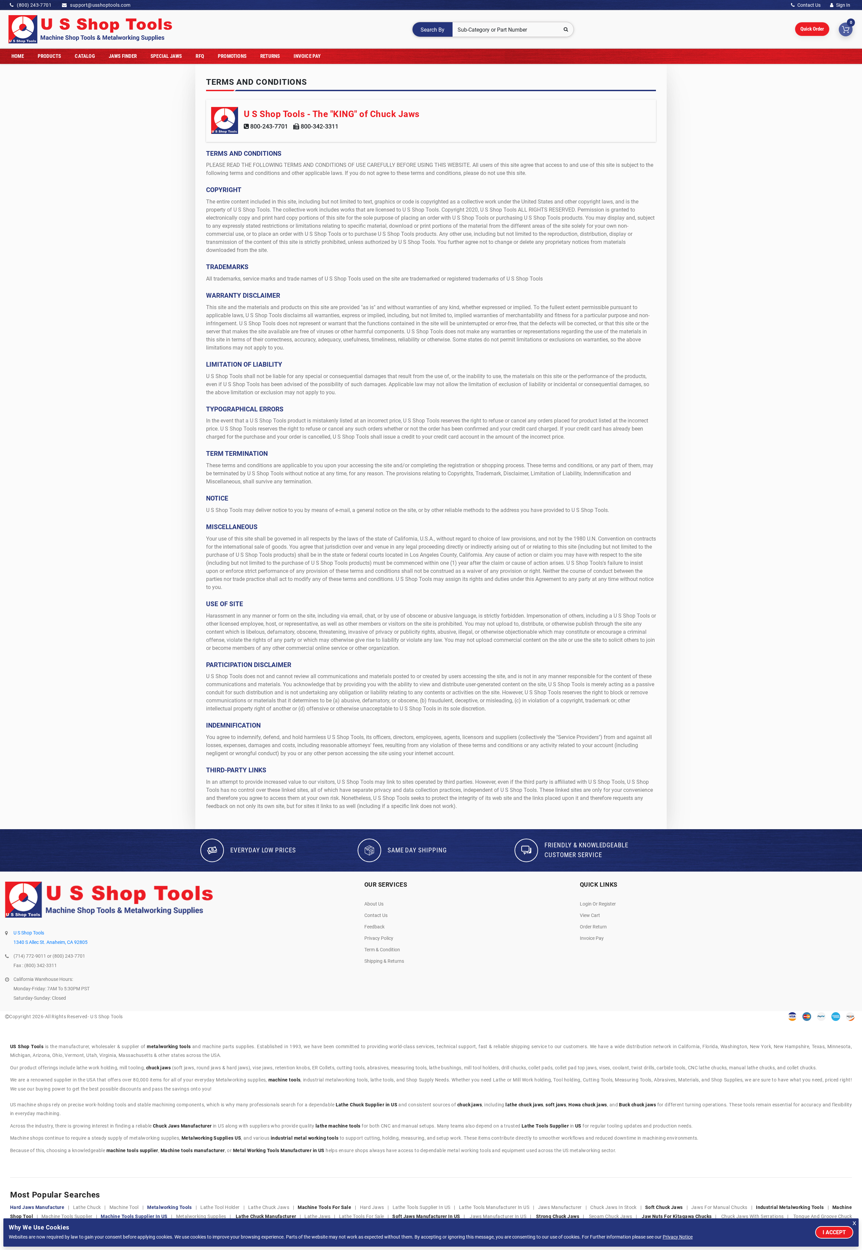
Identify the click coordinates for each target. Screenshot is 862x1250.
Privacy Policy (378, 938)
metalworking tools (169, 1207)
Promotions (232, 56)
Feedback (374, 926)
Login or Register (598, 904)
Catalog (85, 56)
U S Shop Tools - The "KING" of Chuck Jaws (332, 114)
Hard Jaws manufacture (37, 1207)
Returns (270, 56)
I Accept (834, 1232)
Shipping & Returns (384, 961)
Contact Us (808, 5)
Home (17, 56)
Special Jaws (166, 56)
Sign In (842, 5)
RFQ (200, 56)
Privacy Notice (678, 1237)
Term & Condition (382, 949)
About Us (374, 904)
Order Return (593, 926)
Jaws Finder (123, 56)
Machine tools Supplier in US (134, 1216)
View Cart (590, 915)
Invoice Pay (307, 56)
